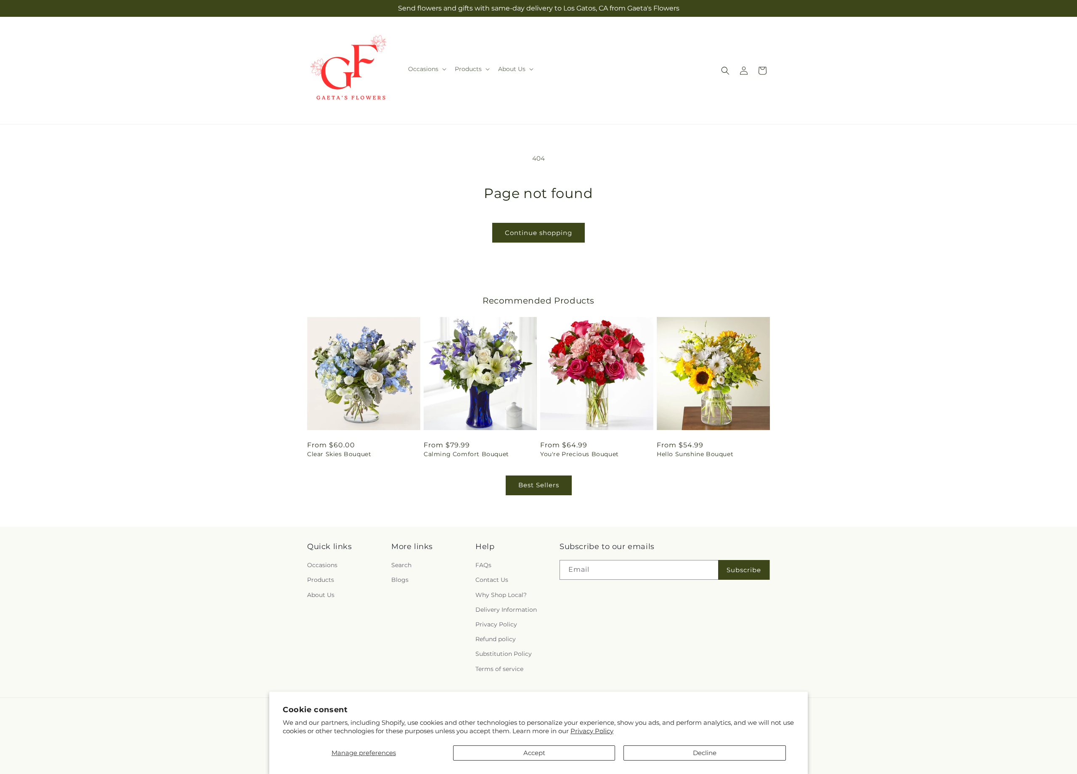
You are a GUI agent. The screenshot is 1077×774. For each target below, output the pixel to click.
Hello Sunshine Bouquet (695, 454)
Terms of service (499, 669)
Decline (704, 753)
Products (320, 580)
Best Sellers (538, 485)
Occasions (322, 565)
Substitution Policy (503, 654)
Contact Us (491, 580)
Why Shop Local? (501, 595)
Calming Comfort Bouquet (466, 454)
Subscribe (744, 570)
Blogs (400, 580)
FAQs (483, 565)
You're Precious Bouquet (579, 454)
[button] (426, 69)
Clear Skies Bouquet (339, 454)
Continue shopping (538, 233)
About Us (320, 595)
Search (401, 565)
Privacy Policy (591, 731)
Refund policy (495, 639)
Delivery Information (506, 609)
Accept (534, 753)
